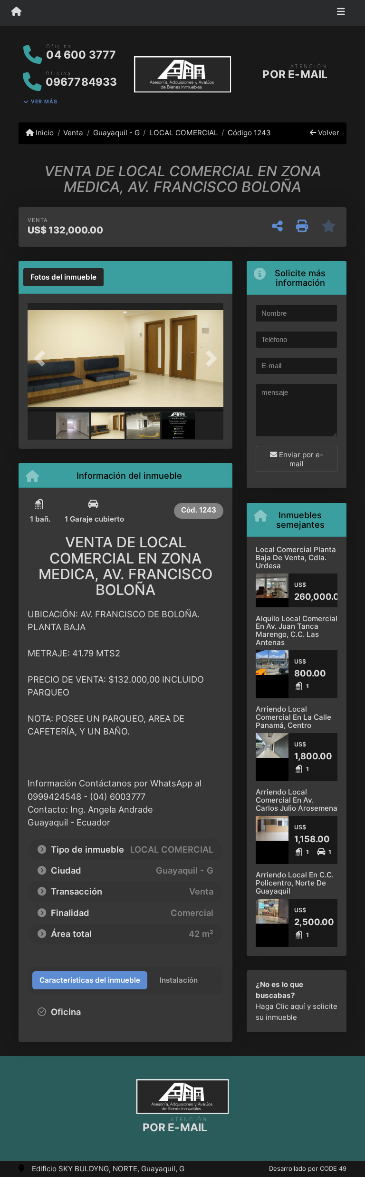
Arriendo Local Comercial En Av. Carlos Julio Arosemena (296, 799)
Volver (327, 132)
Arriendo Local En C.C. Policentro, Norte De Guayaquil (295, 882)
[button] (42, 358)
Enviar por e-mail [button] (300, 459)
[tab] (63, 277)
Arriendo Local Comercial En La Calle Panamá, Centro (293, 716)
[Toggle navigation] (341, 13)
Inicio (44, 132)
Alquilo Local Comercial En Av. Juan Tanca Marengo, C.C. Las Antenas (296, 630)
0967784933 (81, 82)
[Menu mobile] (16, 12)
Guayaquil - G (116, 132)
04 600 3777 (81, 54)
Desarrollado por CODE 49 (307, 1168)
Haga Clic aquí (280, 1006)
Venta (73, 132)
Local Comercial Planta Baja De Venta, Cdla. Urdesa (296, 557)
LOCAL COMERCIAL (183, 132)
